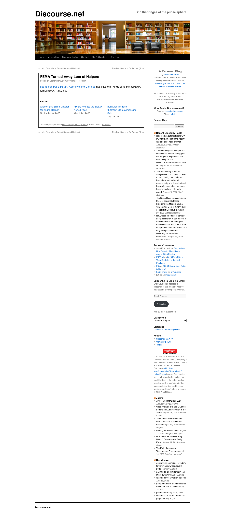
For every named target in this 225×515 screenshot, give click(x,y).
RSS (171, 338)
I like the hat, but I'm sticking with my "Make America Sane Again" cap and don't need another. (170, 138)
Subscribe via (162, 338)
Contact (85, 57)
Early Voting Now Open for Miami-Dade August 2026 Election (170, 251)
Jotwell (160, 397)
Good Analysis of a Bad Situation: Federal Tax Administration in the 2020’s (171, 409)
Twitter (159, 344)
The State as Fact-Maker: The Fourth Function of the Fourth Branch (169, 421)
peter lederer (162, 492)
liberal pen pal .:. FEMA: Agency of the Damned (68, 86)
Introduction (53, 57)
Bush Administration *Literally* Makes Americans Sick (121, 110)
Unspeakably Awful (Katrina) (75, 124)
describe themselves (174, 111)
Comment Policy (70, 57)
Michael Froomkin (78, 80)
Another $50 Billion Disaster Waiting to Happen (54, 108)
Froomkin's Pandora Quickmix (167, 329)
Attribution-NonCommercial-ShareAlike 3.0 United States (168, 371)
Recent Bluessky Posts (169, 132)
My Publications (99, 57)
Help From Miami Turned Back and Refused (59, 68)
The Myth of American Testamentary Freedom (166, 449)
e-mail (178, 86)
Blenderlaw (162, 460)
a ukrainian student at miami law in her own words (170, 473)
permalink (106, 124)
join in (173, 114)
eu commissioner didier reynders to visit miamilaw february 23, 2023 (171, 465)
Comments (163, 341)
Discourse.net (59, 13)
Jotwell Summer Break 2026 (169, 400)
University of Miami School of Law (170, 83)
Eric (158, 265)
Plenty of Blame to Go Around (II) (128, 68)
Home (41, 57)
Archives (115, 57)
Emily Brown (162, 271)
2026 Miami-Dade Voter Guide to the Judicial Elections (169, 260)
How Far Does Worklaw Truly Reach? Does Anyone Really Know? (169, 439)
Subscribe (161, 304)
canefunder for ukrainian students (171, 477)
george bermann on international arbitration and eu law (171, 485)
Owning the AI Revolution (167, 430)
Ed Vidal (160, 257)
